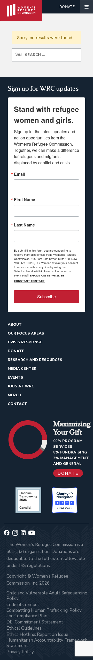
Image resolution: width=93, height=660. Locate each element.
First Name (24, 199)
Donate (67, 6)
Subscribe (46, 297)
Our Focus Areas (26, 333)
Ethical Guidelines (24, 628)
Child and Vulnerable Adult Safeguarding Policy (46, 595)
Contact (17, 403)
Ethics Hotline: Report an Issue (37, 634)
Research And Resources (35, 359)
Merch (14, 395)
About (15, 324)
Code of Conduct (22, 604)
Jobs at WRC (21, 386)
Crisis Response (25, 342)
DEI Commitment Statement (34, 622)
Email (19, 174)
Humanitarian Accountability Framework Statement (46, 642)
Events (15, 377)
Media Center (22, 368)
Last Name (24, 225)
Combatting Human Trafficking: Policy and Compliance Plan (44, 613)
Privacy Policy (20, 652)
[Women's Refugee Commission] (21, 6)
